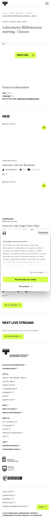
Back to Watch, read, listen (15, 22)
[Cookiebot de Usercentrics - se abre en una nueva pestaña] (38, 233)
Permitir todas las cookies (25, 279)
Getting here (7, 381)
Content (29, 13)
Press (4, 405)
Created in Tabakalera (11, 433)
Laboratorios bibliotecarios (28, 99)
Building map (7, 400)
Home (4, 13)
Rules (4, 396)
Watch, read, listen (16, 13)
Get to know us (8, 422)
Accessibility (7, 392)
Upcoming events (9, 369)
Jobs (4, 442)
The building (7, 425)
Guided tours (7, 385)
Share (41, 507)
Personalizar (24, 286)
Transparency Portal (11, 449)
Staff (4, 436)
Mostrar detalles (37, 272)
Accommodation (8, 389)
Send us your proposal (11, 413)
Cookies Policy (8, 495)
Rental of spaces (9, 409)
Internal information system (14, 506)
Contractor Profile (10, 446)
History (5, 429)
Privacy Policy (8, 503)
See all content (11, 305)
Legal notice (7, 492)
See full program (12, 336)
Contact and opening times (13, 378)
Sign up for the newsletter (13, 365)
